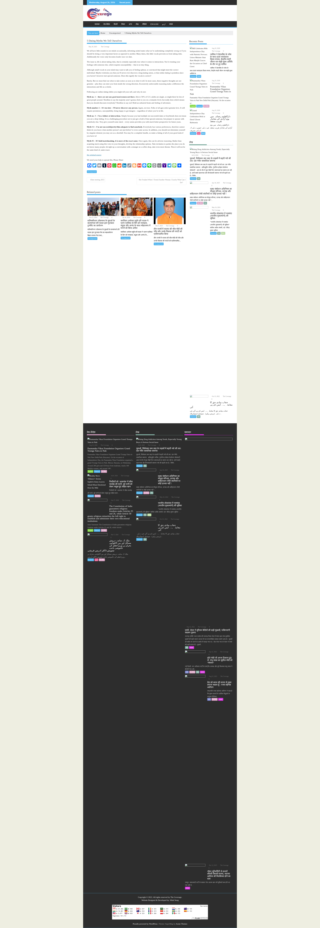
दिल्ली (116, 24)
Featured (193, 76)
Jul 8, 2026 (194, 155)
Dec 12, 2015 (213, 865)
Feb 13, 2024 (93, 217)
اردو (163, 24)
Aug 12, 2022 (213, 676)
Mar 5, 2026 (114, 535)
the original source (94, 155)
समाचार (97, 24)
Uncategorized (92, 171)
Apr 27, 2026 (115, 500)
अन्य (130, 24)
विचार (123, 24)
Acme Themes (181, 924)
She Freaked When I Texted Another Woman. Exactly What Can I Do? (162, 181)
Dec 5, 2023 (159, 226)
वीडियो (144, 24)
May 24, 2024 (216, 207)
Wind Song (174, 900)
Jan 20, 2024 (126, 217)
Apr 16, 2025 (216, 183)
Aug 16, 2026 (216, 48)
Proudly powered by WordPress (145, 924)
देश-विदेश (107, 24)
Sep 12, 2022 (190, 627)
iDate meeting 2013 (97, 180)
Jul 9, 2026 (114, 476)
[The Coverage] (89, 24)
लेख (137, 24)
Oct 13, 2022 (216, 396)
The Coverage (105, 47)
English (154, 24)
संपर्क (171, 24)
